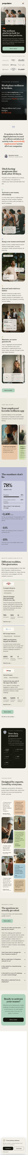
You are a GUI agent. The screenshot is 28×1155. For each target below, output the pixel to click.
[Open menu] (23, 3)
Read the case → (7, 621)
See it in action (8, 390)
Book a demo (13, 48)
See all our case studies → (8, 716)
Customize (19, 1148)
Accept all (7, 1148)
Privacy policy (5, 1151)
